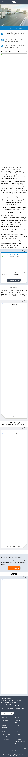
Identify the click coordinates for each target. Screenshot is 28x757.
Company (17, 734)
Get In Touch (6, 714)
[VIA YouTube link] (9, 705)
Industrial (4, 727)
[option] (14, 644)
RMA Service (18, 723)
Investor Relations (20, 741)
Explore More (13, 280)
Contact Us (18, 737)
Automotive (5, 720)
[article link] (14, 635)
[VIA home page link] (14, 697)
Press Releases (6, 739)
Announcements (6, 734)
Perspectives (23, 692)
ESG (16, 744)
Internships (18, 739)
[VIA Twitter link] (17, 705)
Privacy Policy (23, 749)
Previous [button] (23, 577)
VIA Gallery (18, 725)
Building (4, 725)
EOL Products (19, 720)
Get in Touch (13, 568)
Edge (3, 723)
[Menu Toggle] (2, 2)
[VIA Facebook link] (12, 705)
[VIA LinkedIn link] (15, 705)
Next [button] (25, 577)
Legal (4, 749)
